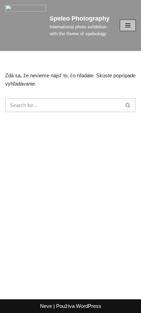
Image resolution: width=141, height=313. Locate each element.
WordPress (88, 306)
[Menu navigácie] (128, 25)
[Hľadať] (128, 105)
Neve (46, 306)
